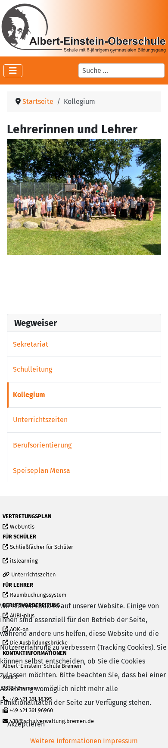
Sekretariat (30, 344)
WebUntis (22, 527)
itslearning (23, 561)
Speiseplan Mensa (41, 470)
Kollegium (29, 395)
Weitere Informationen (65, 741)
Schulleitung (32, 369)
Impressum (120, 741)
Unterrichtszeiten (40, 420)
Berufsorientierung (42, 445)
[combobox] (121, 70)
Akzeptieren (26, 724)
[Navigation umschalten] (12, 70)
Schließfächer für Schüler (41, 547)
